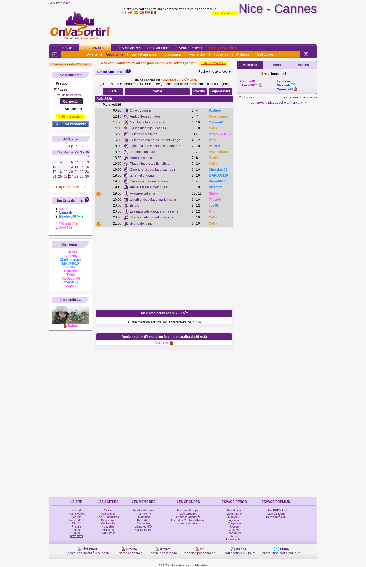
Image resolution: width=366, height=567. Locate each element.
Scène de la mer (142, 223)
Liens (76, 529)
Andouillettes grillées (145, 116)
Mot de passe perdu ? (70, 94)
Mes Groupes (188, 513)
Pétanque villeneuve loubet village (155, 140)
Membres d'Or (143, 526)
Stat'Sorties (265, 54)
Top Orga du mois (70, 201)
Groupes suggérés (188, 516)
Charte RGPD (76, 520)
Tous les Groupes (188, 510)
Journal (234, 526)
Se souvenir (73, 109)
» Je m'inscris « (225, 13)
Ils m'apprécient (276, 516)
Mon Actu (234, 516)
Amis (277, 65)
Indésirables (234, 539)
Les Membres (129, 48)
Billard (134, 205)
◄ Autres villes (59, 3)
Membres (250, 65)
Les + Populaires (143, 54)
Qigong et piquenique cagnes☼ (153, 169)
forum (313, 97)
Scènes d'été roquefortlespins (151, 217)
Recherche (197, 54)
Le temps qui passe (144, 152)
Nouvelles (220, 54)
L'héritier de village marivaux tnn (153, 200)
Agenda (234, 520)
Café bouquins (140, 110)
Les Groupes (158, 48)
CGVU (76, 523)
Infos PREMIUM (276, 510)
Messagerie (234, 513)
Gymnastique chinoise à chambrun (155, 146)
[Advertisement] (219, 28)
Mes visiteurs (276, 513)
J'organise (234, 523)
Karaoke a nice (141, 158)
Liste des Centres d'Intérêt (188, 520)
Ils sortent (143, 520)
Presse (76, 526)
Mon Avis (234, 529)
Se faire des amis (143, 510)
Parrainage (234, 510)
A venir (92, 54)
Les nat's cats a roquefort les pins (154, 211)
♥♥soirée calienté (142, 193)
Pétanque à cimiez (143, 134)
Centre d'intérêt (188, 523)
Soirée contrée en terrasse (149, 181)
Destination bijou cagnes (148, 128)
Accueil (76, 510)
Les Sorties (94, 48)
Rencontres (234, 533)
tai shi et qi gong (142, 175)
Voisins (303, 65)
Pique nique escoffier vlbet (149, 164)
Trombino (143, 516)
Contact (76, 533)
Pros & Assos (76, 513)
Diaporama (172, 54)
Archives (242, 54)
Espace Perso (189, 48)
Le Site (66, 48)
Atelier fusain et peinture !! (149, 187)
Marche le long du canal (147, 122)
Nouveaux (143, 523)
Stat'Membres (143, 529)
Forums (76, 516)
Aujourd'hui (114, 54)
